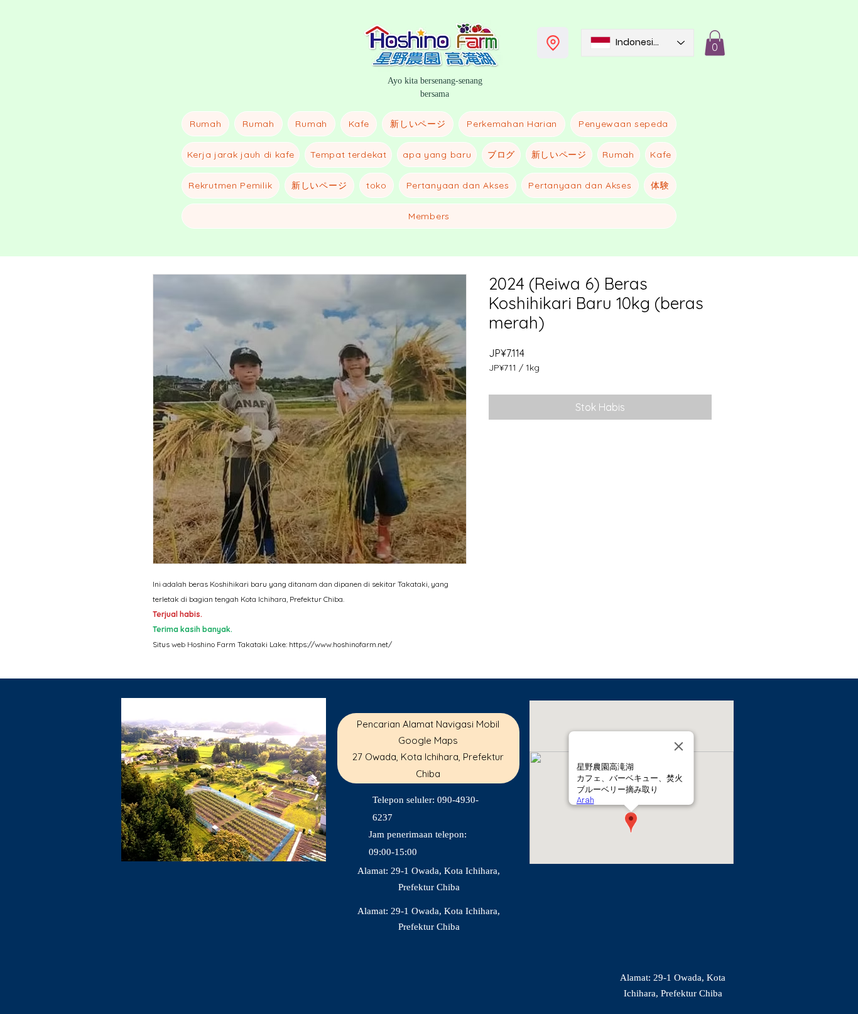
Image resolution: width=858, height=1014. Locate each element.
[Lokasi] (552, 42)
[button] (714, 43)
